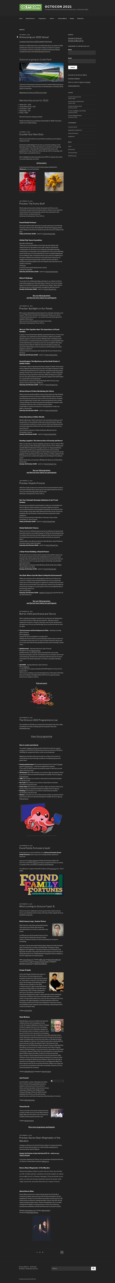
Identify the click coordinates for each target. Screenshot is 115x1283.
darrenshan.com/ (30, 1210)
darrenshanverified (32, 1212)
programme (71, 136)
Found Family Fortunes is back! (34, 848)
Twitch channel (32, 860)
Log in (69, 146)
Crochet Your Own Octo (31, 134)
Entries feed (71, 149)
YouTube (88, 82)
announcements (72, 127)
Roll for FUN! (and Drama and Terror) (37, 614)
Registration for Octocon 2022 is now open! (33, 92)
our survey (53, 869)
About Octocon (30, 18)
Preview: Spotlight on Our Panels (35, 308)
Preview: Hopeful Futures (32, 483)
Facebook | (71, 78)
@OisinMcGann (29, 1071)
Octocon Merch (62, 18)
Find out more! (41, 683)
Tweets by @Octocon (74, 86)
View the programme (41, 736)
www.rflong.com (28, 959)
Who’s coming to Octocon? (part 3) (36, 906)
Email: (70, 58)
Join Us (52, 18)
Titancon (55, 228)
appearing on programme (75, 130)
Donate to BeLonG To (76, 41)
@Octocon (45, 1161)
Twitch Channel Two (50, 289)
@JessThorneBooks (54, 959)
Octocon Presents (73, 133)
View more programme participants (41, 1127)
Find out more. (23, 776)
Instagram (77, 78)
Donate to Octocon (75, 38)
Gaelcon (26, 634)
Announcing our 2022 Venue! (34, 37)
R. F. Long (29, 962)
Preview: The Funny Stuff (32, 203)
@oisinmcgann (46, 1071)
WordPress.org (72, 155)
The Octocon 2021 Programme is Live (38, 720)
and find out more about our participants (41, 298)
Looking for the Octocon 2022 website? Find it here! (35, 41)
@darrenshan (46, 1210)
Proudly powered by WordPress (27, 1279)
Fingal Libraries (35, 650)
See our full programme (41, 296)
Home (21, 18)
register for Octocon (45, 592)
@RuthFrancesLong (25, 964)
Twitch (81, 82)
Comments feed (72, 152)
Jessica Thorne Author (42, 962)
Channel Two (29, 766)
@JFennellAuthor (29, 1100)
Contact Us (80, 18)
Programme (42, 18)
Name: (70, 49)
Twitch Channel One (49, 234)
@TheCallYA (28, 1010)
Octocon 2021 (58, 7)
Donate (72, 18)
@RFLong (42, 959)
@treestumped (29, 1120)
